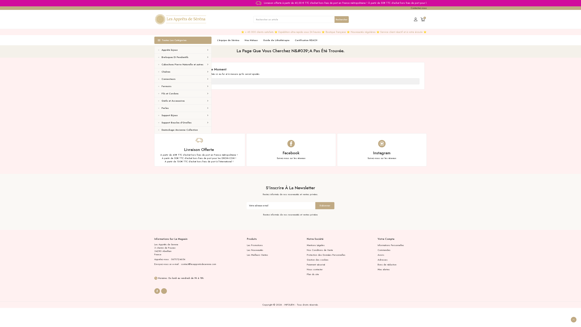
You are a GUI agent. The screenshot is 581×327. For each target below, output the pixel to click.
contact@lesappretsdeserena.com (198, 264)
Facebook (291, 153)
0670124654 (178, 259)
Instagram (382, 153)
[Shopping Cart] (422, 19)
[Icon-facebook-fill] (157, 291)
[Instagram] (164, 291)
